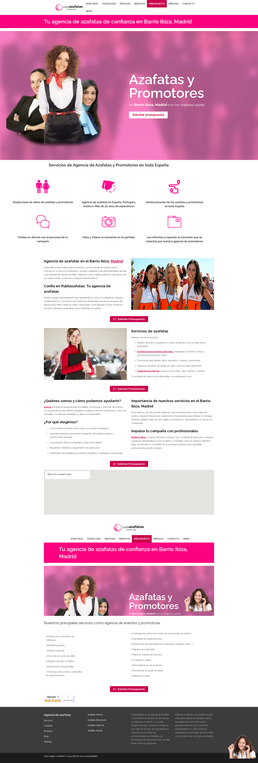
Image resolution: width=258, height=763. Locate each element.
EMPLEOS (173, 4)
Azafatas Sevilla (95, 730)
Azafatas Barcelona (97, 720)
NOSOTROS (92, 4)
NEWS (89, 11)
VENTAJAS (125, 4)
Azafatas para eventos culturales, (155, 351)
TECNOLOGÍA (109, 4)
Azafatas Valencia (96, 725)
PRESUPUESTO (157, 4)
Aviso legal (49, 756)
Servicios (48, 720)
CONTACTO (188, 4)
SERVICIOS (139, 4)
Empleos (48, 731)
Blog (46, 736)
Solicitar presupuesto (148, 115)
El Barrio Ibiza (138, 437)
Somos (47, 407)
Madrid (117, 261)
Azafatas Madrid (95, 714)
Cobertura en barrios (148, 371)
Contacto (48, 725)
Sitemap (48, 741)
